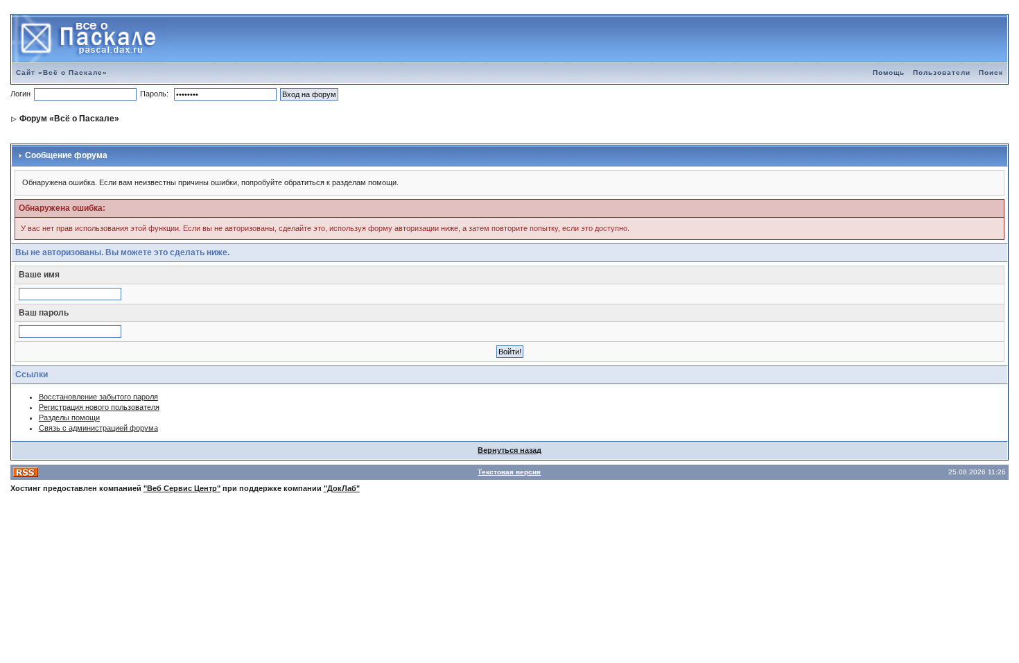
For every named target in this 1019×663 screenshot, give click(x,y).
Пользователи (941, 72)
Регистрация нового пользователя (99, 407)
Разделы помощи (69, 417)
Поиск (991, 72)
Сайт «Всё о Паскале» (61, 72)
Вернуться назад (509, 450)
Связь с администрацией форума (98, 428)
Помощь (889, 72)
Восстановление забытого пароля (98, 397)
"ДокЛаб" (342, 488)
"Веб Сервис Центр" (181, 488)
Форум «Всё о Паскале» (69, 118)
